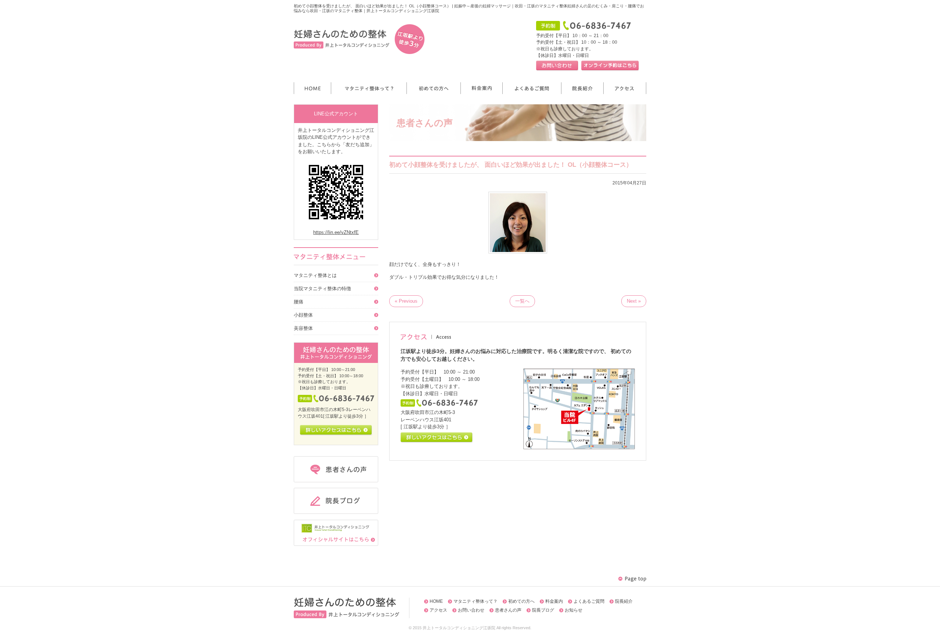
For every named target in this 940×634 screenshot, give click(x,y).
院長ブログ (543, 610)
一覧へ (522, 301)
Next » (634, 301)
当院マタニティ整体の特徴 (322, 288)
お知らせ (573, 610)
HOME (436, 601)
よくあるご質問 (589, 601)
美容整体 (303, 328)
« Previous (406, 301)
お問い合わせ (471, 610)
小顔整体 (303, 315)
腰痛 (298, 302)
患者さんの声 (508, 610)
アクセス (438, 610)
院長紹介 (624, 601)
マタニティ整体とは (315, 275)
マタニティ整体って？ (475, 601)
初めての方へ (521, 601)
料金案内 (554, 601)
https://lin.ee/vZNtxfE (336, 232)
